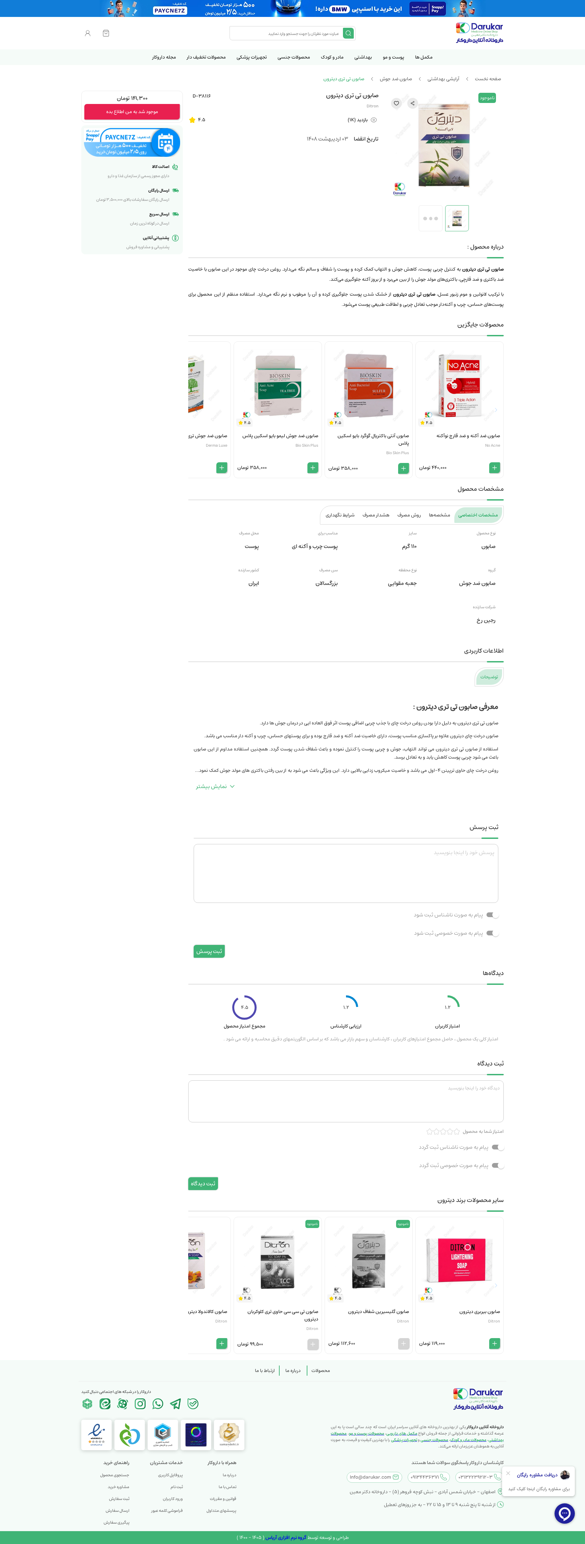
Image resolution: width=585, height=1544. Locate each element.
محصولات (320, 1371)
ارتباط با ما (265, 1371)
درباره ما (293, 1371)
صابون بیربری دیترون (479, 1312)
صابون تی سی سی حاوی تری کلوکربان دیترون (282, 1315)
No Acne (492, 445)
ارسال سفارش (117, 1510)
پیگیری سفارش (116, 1522)
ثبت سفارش (119, 1499)
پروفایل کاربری (170, 1475)
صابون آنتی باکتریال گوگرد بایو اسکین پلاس (373, 439)
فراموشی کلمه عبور (167, 1510)
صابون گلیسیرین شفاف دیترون (378, 1312)
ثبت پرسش (209, 951)
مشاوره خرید (118, 1487)
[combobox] (287, 33)
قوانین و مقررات (223, 1499)
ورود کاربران (173, 1499)
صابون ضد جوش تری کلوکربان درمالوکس (188, 436)
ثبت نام (177, 1487)
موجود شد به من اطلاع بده (132, 112)
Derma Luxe (216, 445)
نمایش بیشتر (211, 786)
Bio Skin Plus (397, 453)
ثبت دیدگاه (203, 1183)
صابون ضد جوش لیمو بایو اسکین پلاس (280, 436)
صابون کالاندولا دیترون (205, 1312)
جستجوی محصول (114, 1475)
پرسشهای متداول (221, 1510)
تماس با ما (227, 1487)
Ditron (372, 106)
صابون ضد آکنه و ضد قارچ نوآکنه (468, 436)
